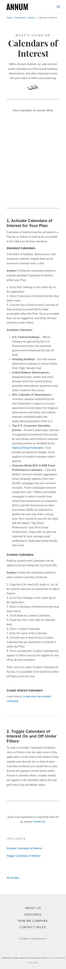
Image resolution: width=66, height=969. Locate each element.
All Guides (13, 877)
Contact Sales (33, 927)
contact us (39, 821)
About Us (33, 908)
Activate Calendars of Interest (24, 848)
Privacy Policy (33, 963)
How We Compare (33, 920)
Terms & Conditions (55, 958)
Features (33, 914)
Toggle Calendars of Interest (23, 855)
